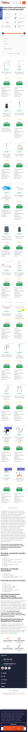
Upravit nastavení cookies (17, 694)
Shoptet (16, 690)
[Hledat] (14, 2)
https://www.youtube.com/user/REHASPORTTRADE (2, 668)
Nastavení (13, 724)
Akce (5, 41)
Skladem (6, 38)
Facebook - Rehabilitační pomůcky (5, 668)
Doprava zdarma (8, 48)
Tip (4, 46)
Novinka (6, 43)
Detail (19, 489)
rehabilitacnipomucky (9, 668)
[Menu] (24, 2)
